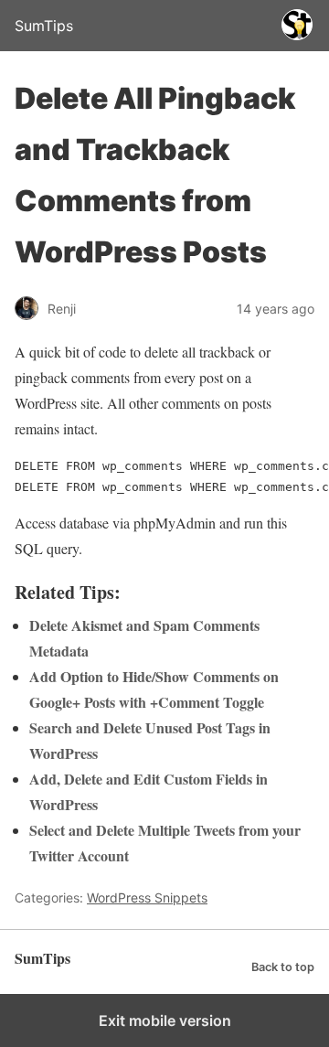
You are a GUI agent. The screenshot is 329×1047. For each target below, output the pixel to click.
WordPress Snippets (147, 897)
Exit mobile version (165, 1020)
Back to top (282, 967)
